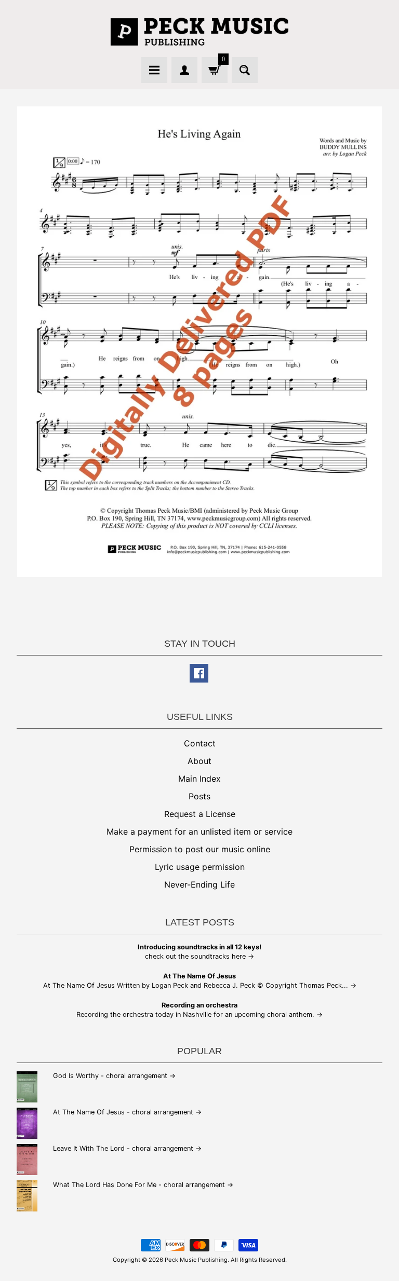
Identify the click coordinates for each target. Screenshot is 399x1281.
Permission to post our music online (199, 849)
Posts (199, 796)
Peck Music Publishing (196, 1259)
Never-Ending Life (199, 884)
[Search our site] (245, 70)
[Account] (184, 70)
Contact (200, 743)
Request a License (199, 814)
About (199, 761)
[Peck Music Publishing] (199, 32)
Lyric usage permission (200, 867)
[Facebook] (199, 673)
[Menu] (154, 70)
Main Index (199, 778)
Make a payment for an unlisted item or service (199, 831)
